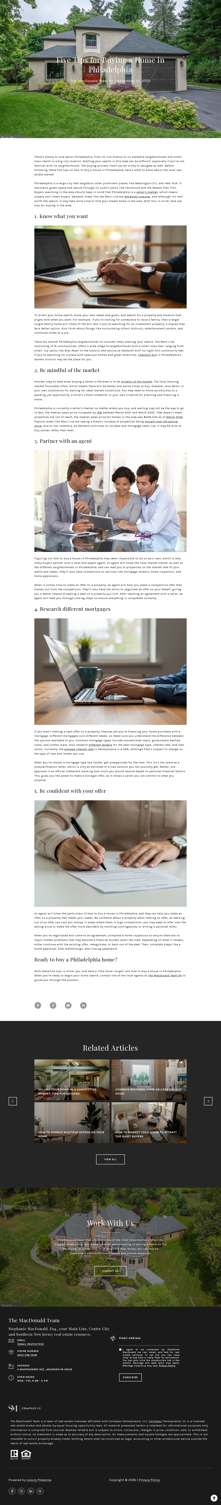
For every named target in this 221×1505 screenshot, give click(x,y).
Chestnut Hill (147, 354)
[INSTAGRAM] (21, 1491)
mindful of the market (136, 381)
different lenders (100, 744)
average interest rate (79, 749)
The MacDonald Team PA (165, 975)
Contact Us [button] (110, 1271)
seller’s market (147, 192)
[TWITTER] (40, 1491)
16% (99, 412)
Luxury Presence (39, 1480)
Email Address (130, 1338)
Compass (155, 1421)
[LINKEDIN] (30, 1491)
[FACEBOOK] (12, 1491)
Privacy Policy (167, 1365)
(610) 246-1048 (27, 1355)
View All (110, 1159)
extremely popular (137, 196)
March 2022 (174, 417)
